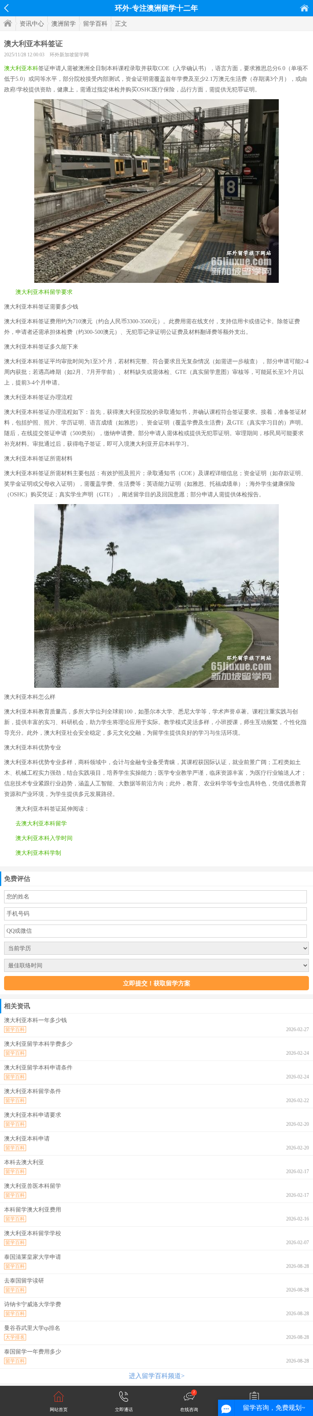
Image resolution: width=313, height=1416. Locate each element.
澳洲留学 (63, 23)
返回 (6, 8)
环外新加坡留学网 (69, 55)
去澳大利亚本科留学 (41, 823)
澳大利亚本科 (21, 68)
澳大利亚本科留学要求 (44, 292)
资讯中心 (32, 23)
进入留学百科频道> (157, 1375)
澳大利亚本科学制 (38, 853)
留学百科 (95, 23)
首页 (304, 7)
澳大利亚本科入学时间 (44, 838)
